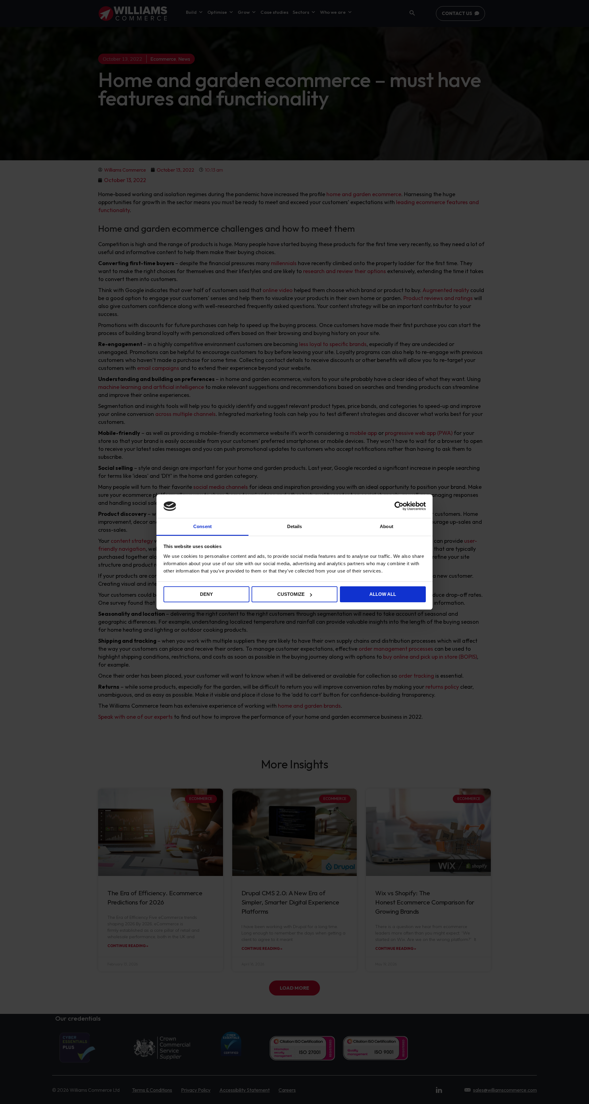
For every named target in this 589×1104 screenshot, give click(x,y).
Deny (206, 594)
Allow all (382, 594)
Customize (291, 594)
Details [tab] (294, 526)
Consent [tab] (202, 526)
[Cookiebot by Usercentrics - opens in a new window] (399, 506)
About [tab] (386, 526)
